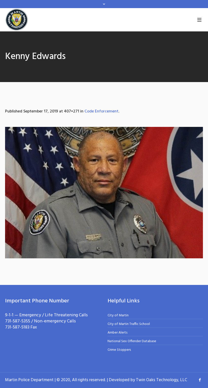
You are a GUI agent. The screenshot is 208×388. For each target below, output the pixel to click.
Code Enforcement (101, 111)
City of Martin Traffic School (129, 324)
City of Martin (118, 315)
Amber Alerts (117, 333)
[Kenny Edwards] (104, 192)
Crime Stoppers (119, 350)
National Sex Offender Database (132, 341)
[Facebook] (200, 380)
